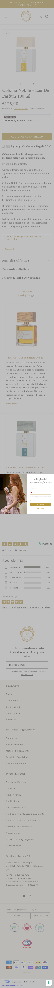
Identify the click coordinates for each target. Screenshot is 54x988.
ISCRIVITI (40, 504)
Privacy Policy (42, 498)
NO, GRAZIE (40, 508)
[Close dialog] (52, 475)
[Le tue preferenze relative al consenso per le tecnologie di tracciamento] (49, 983)
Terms (45, 498)
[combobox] (32, 492)
